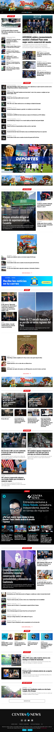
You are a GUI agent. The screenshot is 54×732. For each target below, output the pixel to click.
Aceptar (24, 730)
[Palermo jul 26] (27, 354)
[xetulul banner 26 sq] (27, 253)
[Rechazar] (52, 728)
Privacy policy (44, 728)
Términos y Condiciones (24, 724)
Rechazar (30, 730)
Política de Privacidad (35, 724)
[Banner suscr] (27, 286)
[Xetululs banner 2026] (25, 185)
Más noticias (27, 700)
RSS (42, 724)
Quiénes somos (14, 724)
